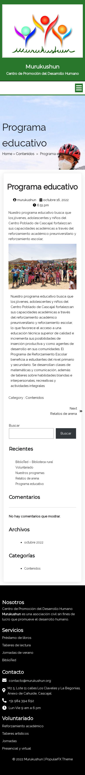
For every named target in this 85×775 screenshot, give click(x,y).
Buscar (14, 426)
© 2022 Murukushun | (28, 759)
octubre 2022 (33, 542)
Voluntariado (24, 467)
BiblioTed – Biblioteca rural (34, 462)
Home (7, 154)
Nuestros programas (29, 473)
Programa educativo (29, 484)
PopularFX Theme (59, 759)
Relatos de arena (27, 478)
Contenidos (25, 154)
